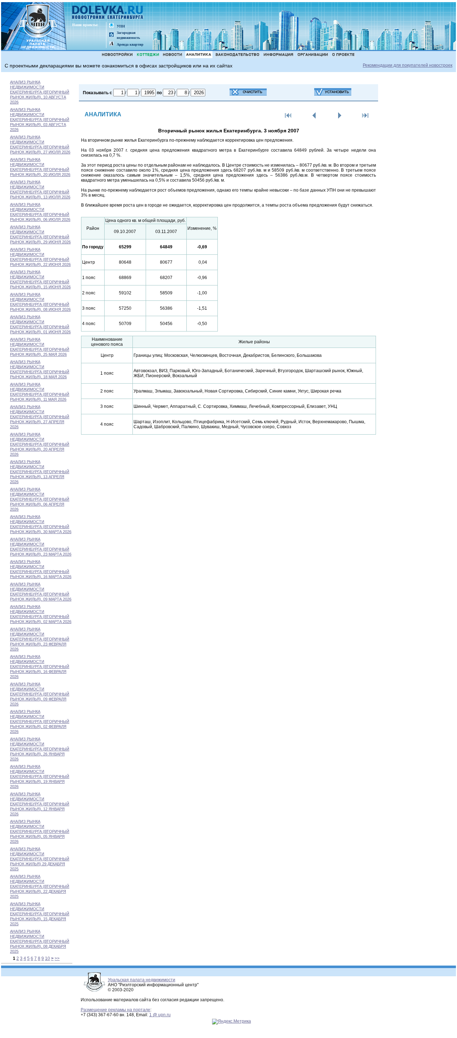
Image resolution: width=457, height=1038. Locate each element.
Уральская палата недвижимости (141, 979)
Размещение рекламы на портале (115, 1009)
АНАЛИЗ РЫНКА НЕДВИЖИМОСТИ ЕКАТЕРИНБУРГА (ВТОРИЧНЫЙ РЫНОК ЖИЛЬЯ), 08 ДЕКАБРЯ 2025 (39, 941)
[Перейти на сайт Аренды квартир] (111, 44)
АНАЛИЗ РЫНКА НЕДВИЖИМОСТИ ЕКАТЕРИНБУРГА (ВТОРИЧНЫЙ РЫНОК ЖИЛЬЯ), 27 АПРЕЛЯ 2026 (39, 417)
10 (47, 958)
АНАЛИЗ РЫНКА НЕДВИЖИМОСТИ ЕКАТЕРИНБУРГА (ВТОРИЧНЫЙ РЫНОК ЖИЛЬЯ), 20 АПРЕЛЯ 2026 (39, 444)
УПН (121, 26)
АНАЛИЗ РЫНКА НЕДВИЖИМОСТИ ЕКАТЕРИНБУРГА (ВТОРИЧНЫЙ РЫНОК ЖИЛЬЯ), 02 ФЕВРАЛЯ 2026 (39, 721)
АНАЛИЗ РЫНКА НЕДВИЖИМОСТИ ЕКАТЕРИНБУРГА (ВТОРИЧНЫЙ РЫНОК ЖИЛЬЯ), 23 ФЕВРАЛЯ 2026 (39, 639)
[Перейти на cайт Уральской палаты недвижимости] (111, 26)
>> (57, 958)
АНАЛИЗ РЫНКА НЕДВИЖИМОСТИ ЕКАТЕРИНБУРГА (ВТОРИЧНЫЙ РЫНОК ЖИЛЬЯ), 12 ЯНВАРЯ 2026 (39, 804)
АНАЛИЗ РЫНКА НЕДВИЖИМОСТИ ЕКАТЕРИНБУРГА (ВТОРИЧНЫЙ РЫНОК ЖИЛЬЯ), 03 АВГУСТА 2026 (39, 119)
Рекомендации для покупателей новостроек (407, 65)
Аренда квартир (130, 44)
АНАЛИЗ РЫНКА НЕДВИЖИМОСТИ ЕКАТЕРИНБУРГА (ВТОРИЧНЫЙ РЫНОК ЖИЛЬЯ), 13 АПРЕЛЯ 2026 (39, 472)
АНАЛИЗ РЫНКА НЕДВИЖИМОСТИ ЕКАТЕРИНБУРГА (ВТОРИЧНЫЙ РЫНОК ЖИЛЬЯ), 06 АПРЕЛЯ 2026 (39, 499)
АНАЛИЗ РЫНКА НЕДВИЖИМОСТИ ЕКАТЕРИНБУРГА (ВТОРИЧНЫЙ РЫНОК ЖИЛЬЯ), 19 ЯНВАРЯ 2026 (39, 776)
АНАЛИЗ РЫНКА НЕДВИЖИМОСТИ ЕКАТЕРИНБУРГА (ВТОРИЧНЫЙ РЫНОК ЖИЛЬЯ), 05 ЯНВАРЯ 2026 (39, 831)
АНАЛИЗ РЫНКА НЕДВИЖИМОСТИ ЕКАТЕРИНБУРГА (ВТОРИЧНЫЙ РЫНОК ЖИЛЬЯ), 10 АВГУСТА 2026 (39, 92)
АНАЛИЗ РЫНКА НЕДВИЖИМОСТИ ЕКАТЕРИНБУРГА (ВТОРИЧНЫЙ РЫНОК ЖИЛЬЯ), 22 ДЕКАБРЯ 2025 (39, 886)
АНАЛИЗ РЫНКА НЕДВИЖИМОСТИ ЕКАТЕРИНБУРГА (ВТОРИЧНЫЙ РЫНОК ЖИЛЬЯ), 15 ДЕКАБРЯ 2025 (39, 914)
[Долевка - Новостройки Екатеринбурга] (108, 13)
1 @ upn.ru (160, 1014)
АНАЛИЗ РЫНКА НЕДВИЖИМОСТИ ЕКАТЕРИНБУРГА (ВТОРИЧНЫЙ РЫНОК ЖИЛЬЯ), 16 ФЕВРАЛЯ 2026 (39, 666)
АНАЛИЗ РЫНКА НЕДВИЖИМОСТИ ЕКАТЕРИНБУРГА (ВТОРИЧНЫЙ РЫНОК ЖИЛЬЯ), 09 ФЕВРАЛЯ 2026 (39, 694)
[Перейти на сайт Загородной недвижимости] (111, 35)
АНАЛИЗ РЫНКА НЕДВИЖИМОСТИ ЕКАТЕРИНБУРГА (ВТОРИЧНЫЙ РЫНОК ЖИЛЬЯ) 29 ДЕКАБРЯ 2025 (39, 859)
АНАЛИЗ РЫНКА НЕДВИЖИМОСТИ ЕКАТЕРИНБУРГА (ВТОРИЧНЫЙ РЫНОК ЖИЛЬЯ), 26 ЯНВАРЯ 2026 (39, 749)
